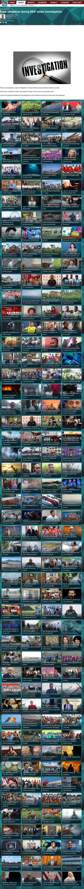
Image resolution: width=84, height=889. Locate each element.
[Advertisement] (42, 37)
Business (42, 2)
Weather (25, 5)
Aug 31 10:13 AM (16, 5)
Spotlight (77, 2)
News (21, 2)
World (53, 2)
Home (12, 2)
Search (32, 5)
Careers (65, 2)
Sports (30, 2)
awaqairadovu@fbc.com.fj (12, 18)
